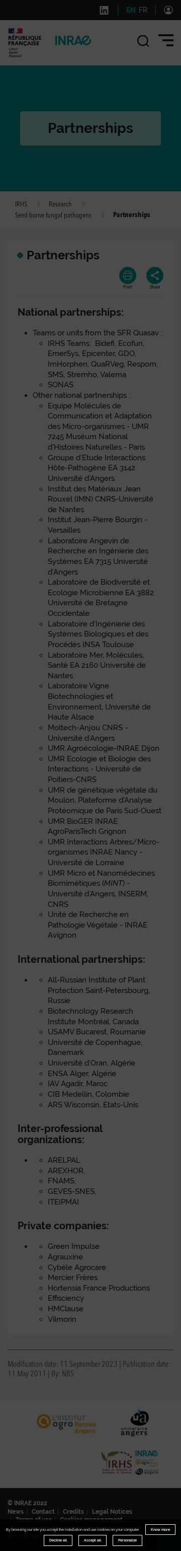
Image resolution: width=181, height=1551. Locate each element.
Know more (160, 1529)
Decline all (58, 1540)
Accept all (92, 1540)
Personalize (127, 1540)
